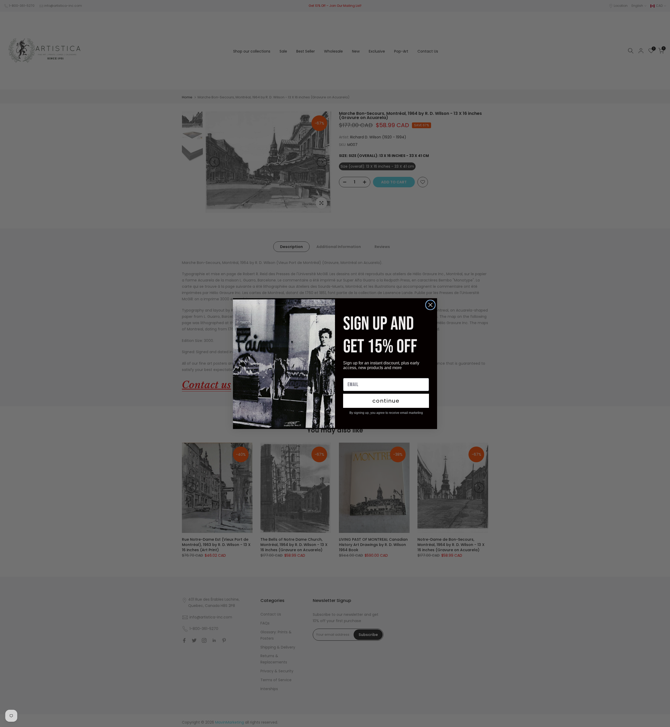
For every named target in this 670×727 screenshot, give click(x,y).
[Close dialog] (430, 304)
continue (386, 400)
